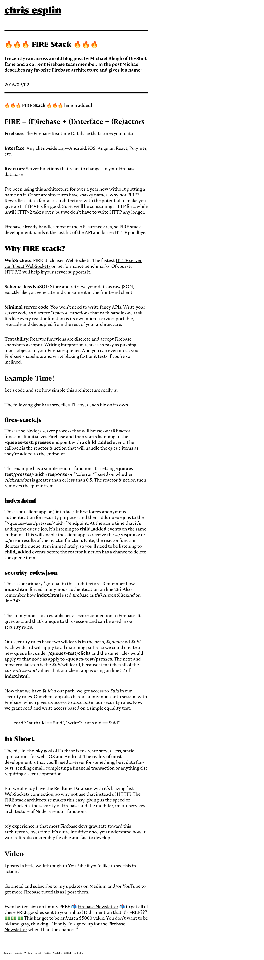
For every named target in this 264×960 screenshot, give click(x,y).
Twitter (47, 952)
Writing (28, 952)
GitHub (67, 952)
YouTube (57, 952)
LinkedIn (78, 952)
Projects (18, 952)
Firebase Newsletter (98, 906)
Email (38, 952)
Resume (7, 952)
